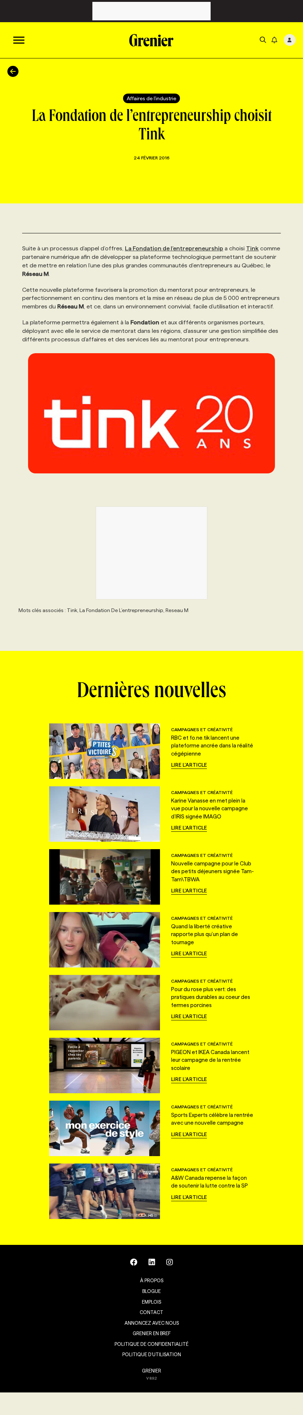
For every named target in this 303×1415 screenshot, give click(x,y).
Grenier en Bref (152, 1333)
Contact (151, 1312)
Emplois (151, 1301)
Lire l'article (189, 765)
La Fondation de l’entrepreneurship (174, 248)
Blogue (151, 1291)
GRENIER (151, 1370)
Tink (252, 248)
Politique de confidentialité (151, 1344)
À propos (151, 1280)
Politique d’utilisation (151, 1354)
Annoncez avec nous (152, 1322)
